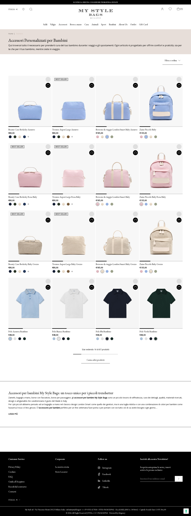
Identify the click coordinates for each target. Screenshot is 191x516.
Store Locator (61, 471)
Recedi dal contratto (17, 486)
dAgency (121, 513)
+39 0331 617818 (90, 509)
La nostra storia (62, 466)
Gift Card (143, 24)
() (181, 8)
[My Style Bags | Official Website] (95, 12)
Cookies (12, 471)
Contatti (12, 491)
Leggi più (13, 414)
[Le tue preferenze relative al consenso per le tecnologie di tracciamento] (186, 511)
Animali (95, 24)
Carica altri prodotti (95, 359)
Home (10, 33)
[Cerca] (31, 9)
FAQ (10, 476)
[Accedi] (162, 9)
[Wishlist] (170, 9)
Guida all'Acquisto (16, 481)
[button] (11, 101)
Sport (103, 24)
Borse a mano (76, 24)
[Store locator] (23, 9)
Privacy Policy (14, 466)
